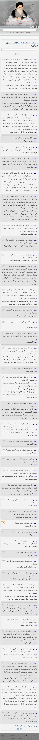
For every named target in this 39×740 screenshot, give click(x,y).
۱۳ (3, 289)
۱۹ (3, 377)
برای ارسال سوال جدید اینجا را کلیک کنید (26, 726)
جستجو (18, 54)
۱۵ (3, 321)
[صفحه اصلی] (37, 27)
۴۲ (3, 712)
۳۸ (3, 631)
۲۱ (3, 423)
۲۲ (3, 441)
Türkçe (21, 738)
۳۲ (3, 552)
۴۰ (3, 663)
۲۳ (3, 450)
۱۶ (3, 333)
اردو (19, 735)
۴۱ (3, 686)
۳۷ (3, 619)
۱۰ (3, 240)
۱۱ (3, 254)
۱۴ (3, 310)
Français (13, 738)
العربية (33, 735)
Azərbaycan (30, 738)
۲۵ (3, 470)
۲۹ (3, 523)
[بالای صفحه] (2, 735)
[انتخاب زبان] (32, 27)
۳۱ (3, 540)
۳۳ (3, 561)
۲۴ (3, 458)
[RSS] (35, 27)
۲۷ (3, 499)
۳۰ (3, 531)
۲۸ (3, 511)
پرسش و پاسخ (19, 32)
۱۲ (3, 266)
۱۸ (3, 368)
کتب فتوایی (29, 32)
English (12, 735)
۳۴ (3, 572)
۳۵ (3, 584)
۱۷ (3, 348)
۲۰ (3, 403)
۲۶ (3, 485)
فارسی (25, 735)
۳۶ (3, 604)
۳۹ (3, 648)
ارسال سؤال (9, 32)
